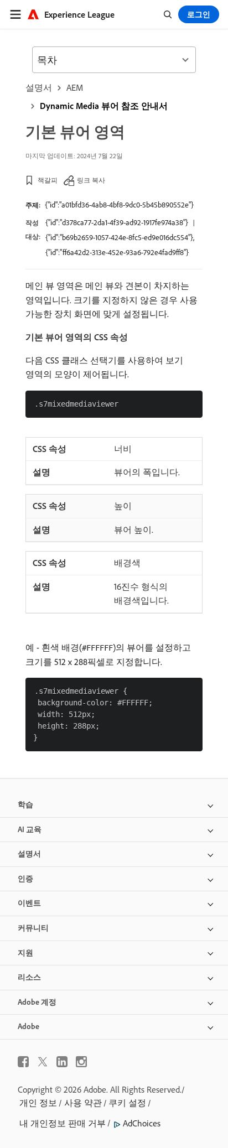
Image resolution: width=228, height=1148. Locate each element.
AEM (74, 87)
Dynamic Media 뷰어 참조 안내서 (104, 105)
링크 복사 (91, 180)
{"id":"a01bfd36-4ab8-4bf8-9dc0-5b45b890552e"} (119, 205)
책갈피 (48, 180)
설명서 (38, 87)
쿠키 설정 (127, 1102)
